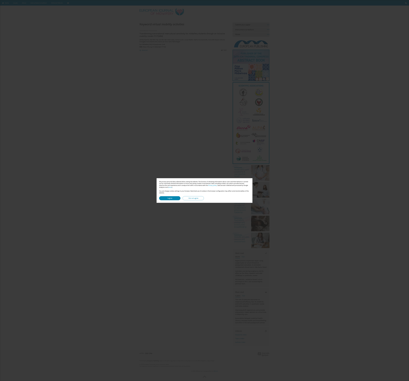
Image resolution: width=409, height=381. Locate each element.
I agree (169, 198)
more (170, 187)
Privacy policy (212, 185)
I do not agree (193, 198)
